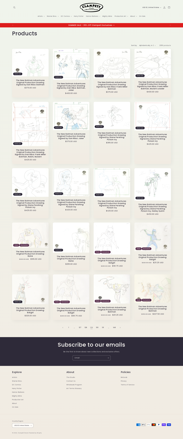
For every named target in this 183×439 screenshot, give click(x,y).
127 (80, 327)
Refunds (124, 377)
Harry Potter (17, 388)
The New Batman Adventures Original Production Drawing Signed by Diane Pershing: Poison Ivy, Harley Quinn (152, 207)
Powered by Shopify (35, 433)
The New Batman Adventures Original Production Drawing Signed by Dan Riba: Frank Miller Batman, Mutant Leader (152, 85)
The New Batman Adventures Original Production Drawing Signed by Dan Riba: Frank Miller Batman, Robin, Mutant (30, 153)
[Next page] (120, 327)
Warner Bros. (17, 381)
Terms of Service (127, 385)
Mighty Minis (17, 396)
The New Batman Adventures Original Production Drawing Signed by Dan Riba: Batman (30, 82)
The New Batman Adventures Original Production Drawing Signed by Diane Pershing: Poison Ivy (112, 136)
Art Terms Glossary (74, 388)
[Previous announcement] (12, 25)
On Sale (15, 407)
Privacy (124, 381)
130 (97, 327)
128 (86, 327)
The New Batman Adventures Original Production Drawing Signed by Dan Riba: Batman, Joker (71, 87)
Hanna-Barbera (18, 392)
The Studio (70, 377)
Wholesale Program (74, 385)
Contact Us (70, 381)
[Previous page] (63, 327)
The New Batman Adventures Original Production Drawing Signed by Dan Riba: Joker (71, 136)
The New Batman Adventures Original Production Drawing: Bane (30, 254)
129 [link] (91, 327)
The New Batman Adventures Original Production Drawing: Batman (112, 309)
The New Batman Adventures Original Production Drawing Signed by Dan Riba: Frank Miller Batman (112, 85)
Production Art (18, 400)
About (14, 403)
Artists (14, 377)
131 (103, 327)
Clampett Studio (23, 433)
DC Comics (16, 385)
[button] (14, 7)
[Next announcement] (170, 25)
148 (114, 327)
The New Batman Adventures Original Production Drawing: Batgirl (112, 260)
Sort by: (134, 45)
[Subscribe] (108, 357)
